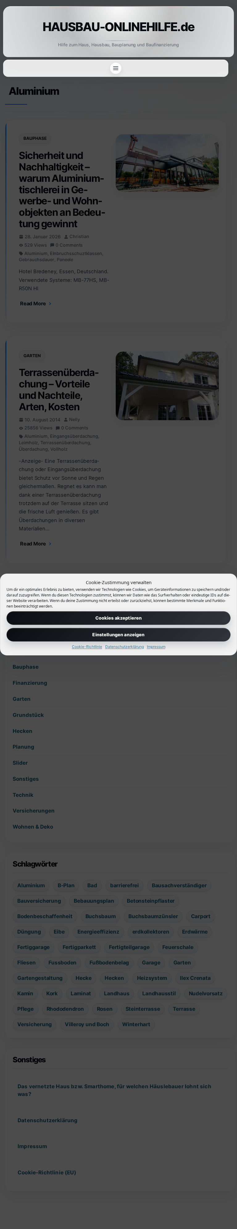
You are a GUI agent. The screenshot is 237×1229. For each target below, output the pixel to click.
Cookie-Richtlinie (87, 646)
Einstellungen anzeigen (118, 634)
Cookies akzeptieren (118, 618)
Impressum (156, 646)
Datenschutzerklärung (124, 646)
